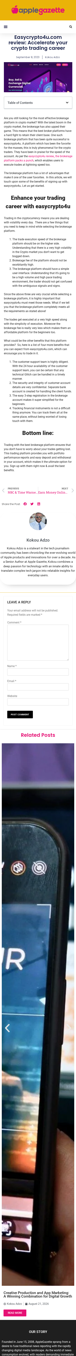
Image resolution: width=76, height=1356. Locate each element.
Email (11, 681)
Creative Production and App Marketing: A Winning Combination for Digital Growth (38, 1295)
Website (12, 696)
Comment (14, 622)
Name (12, 666)
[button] (5, 27)
